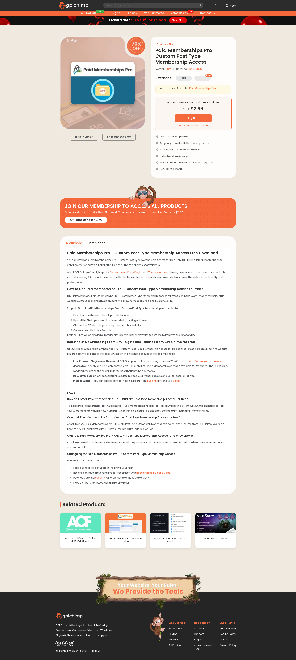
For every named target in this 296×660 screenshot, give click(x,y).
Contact (199, 628)
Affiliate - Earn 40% (203, 647)
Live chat (152, 381)
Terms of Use (228, 628)
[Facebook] (58, 643)
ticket (176, 381)
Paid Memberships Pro (202, 88)
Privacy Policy (228, 645)
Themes (132, 13)
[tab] (75, 243)
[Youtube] (71, 643)
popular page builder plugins (153, 473)
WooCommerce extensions (205, 361)
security (100, 477)
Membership (176, 628)
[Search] (200, 5)
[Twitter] (65, 643)
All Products (92, 13)
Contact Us (207, 13)
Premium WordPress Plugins (125, 272)
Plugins (115, 13)
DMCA (223, 639)
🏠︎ (67, 40)
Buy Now (193, 118)
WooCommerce (153, 13)
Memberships (181, 13)
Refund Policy (228, 634)
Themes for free (157, 272)
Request (199, 639)
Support (199, 634)
